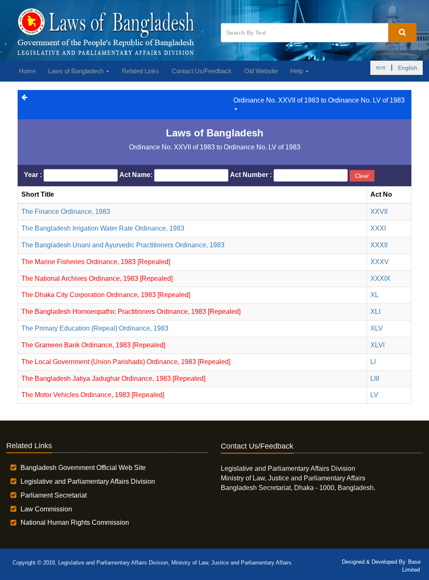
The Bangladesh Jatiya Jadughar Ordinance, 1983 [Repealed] (113, 378)
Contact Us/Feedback (202, 70)
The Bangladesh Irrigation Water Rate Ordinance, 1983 (102, 228)
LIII (374, 378)
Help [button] (297, 70)
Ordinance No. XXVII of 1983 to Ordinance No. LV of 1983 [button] (319, 100)
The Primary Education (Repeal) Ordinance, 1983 (94, 328)
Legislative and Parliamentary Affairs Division (88, 481)
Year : (33, 174)
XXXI (378, 228)
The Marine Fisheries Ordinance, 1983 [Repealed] (95, 261)
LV (374, 394)
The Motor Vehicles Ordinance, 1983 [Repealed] (92, 394)
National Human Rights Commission (75, 522)
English (407, 67)
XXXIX (380, 278)
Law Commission (46, 509)
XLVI (377, 345)
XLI (375, 311)
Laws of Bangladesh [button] (76, 70)
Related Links (140, 70)
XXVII (379, 211)
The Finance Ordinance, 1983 (65, 211)
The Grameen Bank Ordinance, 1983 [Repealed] (93, 345)
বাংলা (380, 67)
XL (374, 294)
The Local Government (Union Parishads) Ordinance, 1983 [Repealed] (125, 361)
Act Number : (251, 174)
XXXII (379, 245)
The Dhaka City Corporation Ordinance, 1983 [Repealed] (105, 294)
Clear (362, 175)
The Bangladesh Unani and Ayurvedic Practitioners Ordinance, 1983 (123, 245)
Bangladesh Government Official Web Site (83, 467)
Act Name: (135, 174)
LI (373, 361)
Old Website (261, 70)
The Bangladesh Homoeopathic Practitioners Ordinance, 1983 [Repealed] (130, 311)
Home (27, 70)
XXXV (379, 261)
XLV (376, 328)
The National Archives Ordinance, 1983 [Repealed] (97, 278)
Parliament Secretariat (54, 495)
